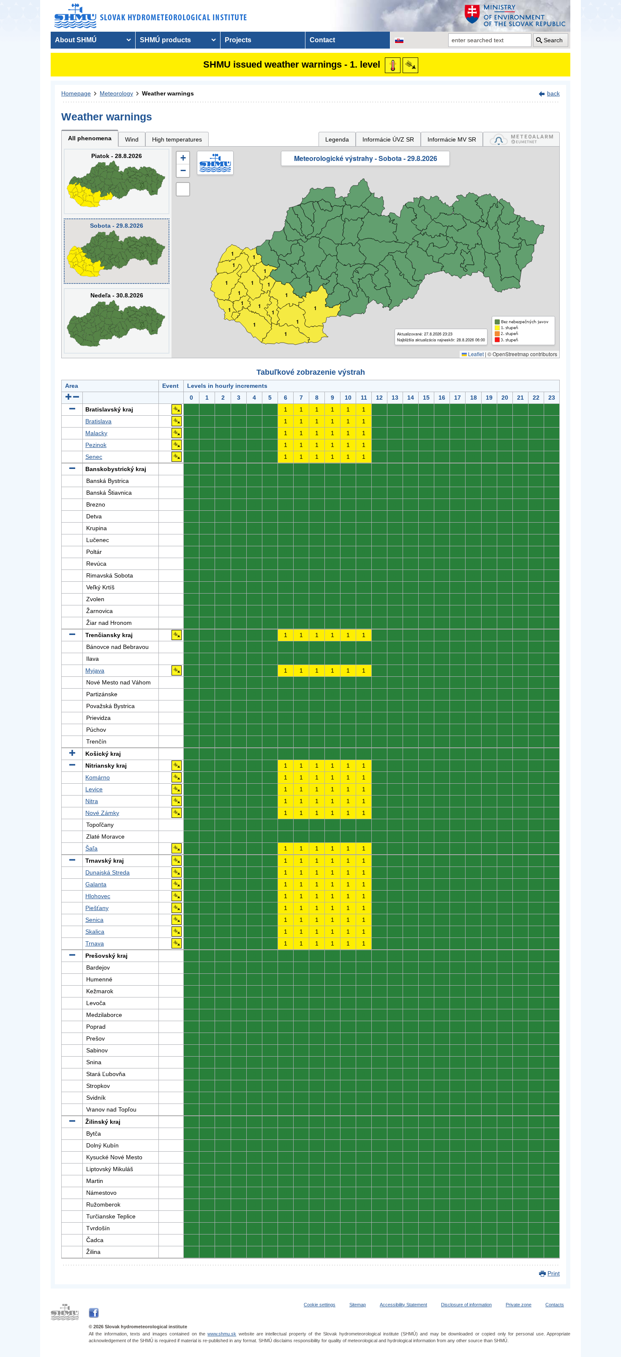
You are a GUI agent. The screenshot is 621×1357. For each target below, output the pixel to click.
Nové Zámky (102, 812)
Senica (94, 919)
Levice (94, 789)
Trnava (94, 943)
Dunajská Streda (107, 872)
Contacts (554, 1304)
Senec (93, 456)
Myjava (94, 670)
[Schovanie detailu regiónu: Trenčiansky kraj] (72, 635)
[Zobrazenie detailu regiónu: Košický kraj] (72, 753)
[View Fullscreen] (183, 189)
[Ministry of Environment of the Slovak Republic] (515, 15)
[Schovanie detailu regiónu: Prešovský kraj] (72, 955)
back (553, 93)
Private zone (518, 1304)
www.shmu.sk (221, 1333)
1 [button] (229, 310)
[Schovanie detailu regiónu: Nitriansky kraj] (72, 765)
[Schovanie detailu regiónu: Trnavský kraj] (72, 860)
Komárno (97, 777)
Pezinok (95, 444)
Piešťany (97, 908)
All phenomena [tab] (90, 138)
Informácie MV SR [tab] (452, 139)
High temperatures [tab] (177, 139)
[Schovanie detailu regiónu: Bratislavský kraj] (72, 409)
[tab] (521, 139)
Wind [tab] (132, 139)
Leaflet (475, 353)
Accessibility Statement (403, 1304)
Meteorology (116, 93)
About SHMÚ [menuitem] (76, 40)
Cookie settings (319, 1304)
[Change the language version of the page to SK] (399, 40)
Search (553, 40)
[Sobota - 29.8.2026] (117, 251)
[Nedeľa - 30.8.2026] (117, 321)
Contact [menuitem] (322, 40)
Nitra (91, 801)
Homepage (76, 93)
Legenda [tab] (337, 139)
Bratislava (98, 421)
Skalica (94, 931)
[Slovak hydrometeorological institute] (151, 16)
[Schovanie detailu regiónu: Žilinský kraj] (72, 1121)
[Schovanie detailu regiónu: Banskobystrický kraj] (72, 469)
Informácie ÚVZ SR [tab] (388, 139)
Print (553, 1273)
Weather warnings (168, 93)
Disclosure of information (466, 1304)
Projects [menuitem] (238, 40)
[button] (183, 158)
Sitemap (357, 1304)
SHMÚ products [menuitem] (165, 40)
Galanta (95, 884)
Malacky (96, 433)
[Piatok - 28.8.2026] (117, 181)
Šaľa (91, 848)
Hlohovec (97, 896)
